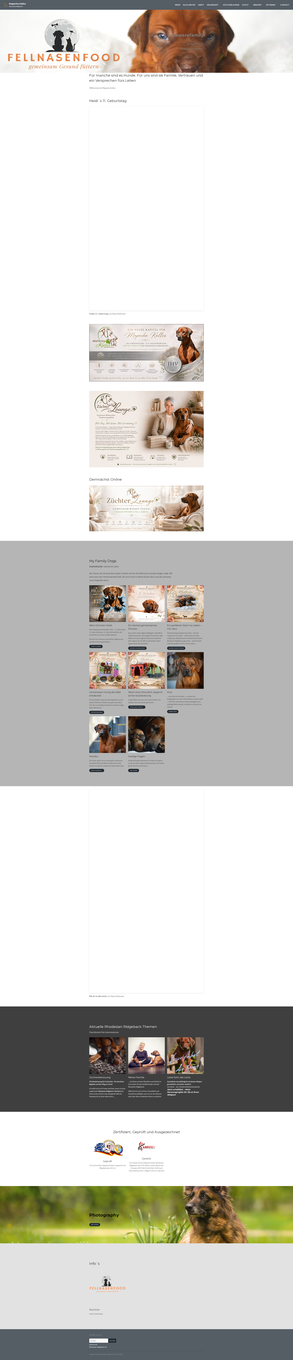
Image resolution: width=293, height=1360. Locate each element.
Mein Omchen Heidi (100, 625)
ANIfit (201, 5)
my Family (271, 5)
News (177, 5)
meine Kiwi (173, 711)
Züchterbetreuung (99, 1077)
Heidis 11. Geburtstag (98, 314)
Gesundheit (212, 5)
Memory (257, 5)
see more (133, 770)
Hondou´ (94, 756)
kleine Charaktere (137, 648)
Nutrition (94, 1309)
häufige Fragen (136, 756)
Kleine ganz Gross (176, 648)
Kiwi (169, 692)
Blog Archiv (189, 5)
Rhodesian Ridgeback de (98, 1347)
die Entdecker (96, 712)
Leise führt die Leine (178, 1077)
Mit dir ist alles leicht (98, 996)
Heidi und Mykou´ (137, 707)
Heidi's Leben (96, 646)
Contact (284, 5)
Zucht (245, 5)
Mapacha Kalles (17, 4)
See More (198, 1224)
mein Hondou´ (96, 770)
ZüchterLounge (231, 5)
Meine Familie (136, 1077)
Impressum (93, 1344)
